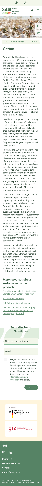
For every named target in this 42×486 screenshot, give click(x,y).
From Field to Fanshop (13, 298)
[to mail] (38, 26)
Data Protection (9, 463)
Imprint (5, 459)
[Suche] (33, 10)
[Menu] (38, 10)
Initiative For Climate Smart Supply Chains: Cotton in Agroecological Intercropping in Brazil (19, 310)
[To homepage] (5, 42)
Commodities (17, 41)
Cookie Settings (9, 472)
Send (29, 387)
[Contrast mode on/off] (16, 3)
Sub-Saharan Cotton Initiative (16, 303)
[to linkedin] (38, 33)
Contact (6, 467)
